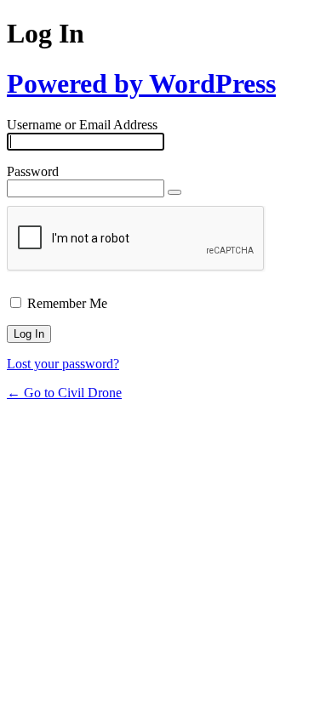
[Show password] (174, 192)
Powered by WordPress (141, 83)
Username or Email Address (82, 124)
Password (33, 171)
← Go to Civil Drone (64, 392)
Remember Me (67, 303)
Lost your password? (63, 363)
